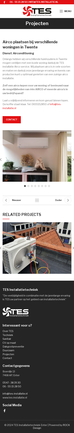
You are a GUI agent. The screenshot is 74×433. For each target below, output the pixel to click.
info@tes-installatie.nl (15, 393)
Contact (11, 119)
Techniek (8, 335)
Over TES (8, 331)
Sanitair (7, 338)
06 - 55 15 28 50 (18, 2)
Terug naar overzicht (37, 200)
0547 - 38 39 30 (12, 382)
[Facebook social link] (4, 2)
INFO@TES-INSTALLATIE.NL (43, 2)
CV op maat (9, 342)
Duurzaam (8, 350)
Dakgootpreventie (13, 346)
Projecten (8, 354)
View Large (68, 224)
